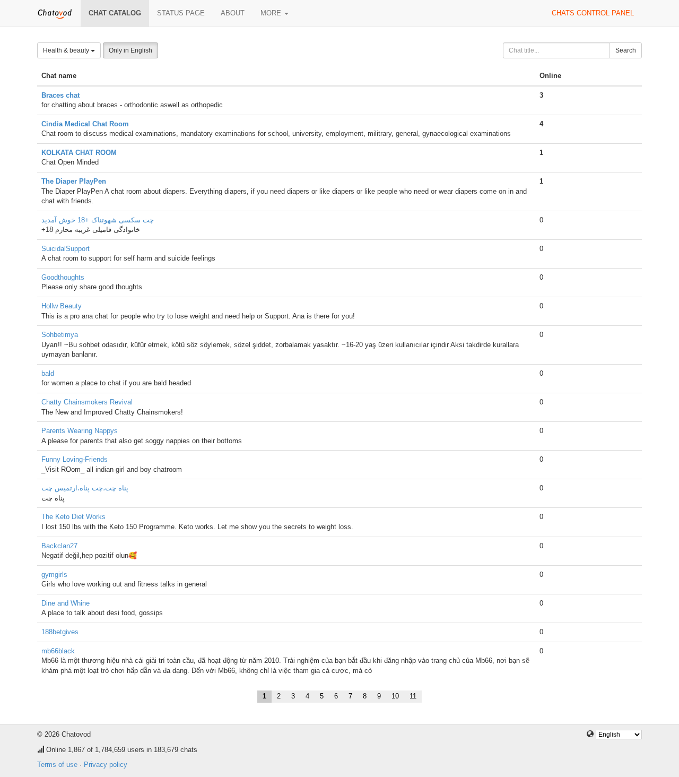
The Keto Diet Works (73, 517)
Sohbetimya (59, 335)
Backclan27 (59, 546)
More (271, 13)
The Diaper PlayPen (73, 181)
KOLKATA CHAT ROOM (79, 153)
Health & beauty (67, 50)
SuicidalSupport (65, 249)
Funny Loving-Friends (74, 459)
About (233, 13)
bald (47, 373)
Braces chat (60, 95)
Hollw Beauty (61, 306)
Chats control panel (593, 13)
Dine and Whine (65, 603)
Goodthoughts (62, 277)
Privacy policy (105, 765)
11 (413, 696)
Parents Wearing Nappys (79, 431)
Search (625, 50)
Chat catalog (115, 13)
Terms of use (57, 765)
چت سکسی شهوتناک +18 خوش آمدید (97, 220)
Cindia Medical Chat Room (85, 124)
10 (395, 696)
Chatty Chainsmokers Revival (87, 402)
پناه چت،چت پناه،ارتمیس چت (84, 488)
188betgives (60, 632)
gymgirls (54, 575)
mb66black (58, 651)
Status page (181, 13)
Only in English (130, 50)
